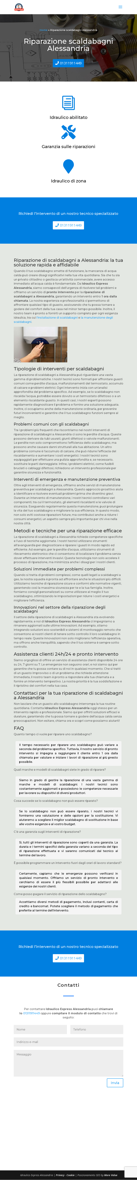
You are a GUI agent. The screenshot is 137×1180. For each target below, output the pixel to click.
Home (43, 30)
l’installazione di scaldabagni (57, 317)
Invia (115, 1083)
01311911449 (71, 63)
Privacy (60, 1175)
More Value (110, 1175)
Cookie (71, 1175)
